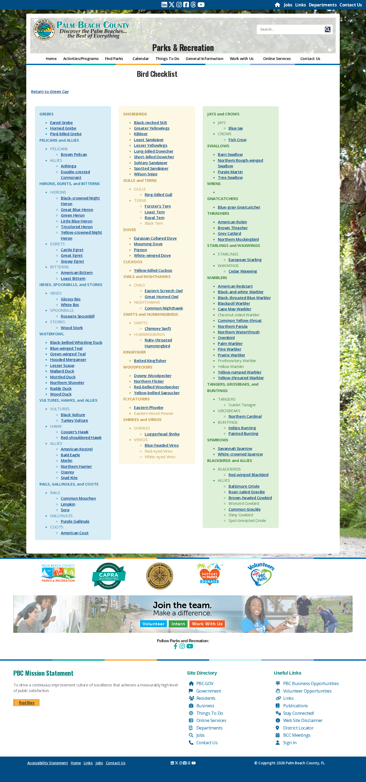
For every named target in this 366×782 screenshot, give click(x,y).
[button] (327, 29)
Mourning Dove (148, 243)
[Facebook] (186, 4)
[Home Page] (278, 5)
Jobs (288, 5)
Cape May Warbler (234, 308)
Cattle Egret (72, 249)
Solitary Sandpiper (150, 162)
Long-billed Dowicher (153, 151)
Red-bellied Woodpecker (156, 386)
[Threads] (193, 4)
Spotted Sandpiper (151, 168)
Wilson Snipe (145, 173)
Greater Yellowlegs (152, 128)
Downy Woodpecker (152, 375)
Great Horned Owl (161, 296)
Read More (26, 702)
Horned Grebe (63, 128)
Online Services (210, 720)
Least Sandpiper (149, 139)
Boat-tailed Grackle (247, 491)
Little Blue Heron (76, 221)
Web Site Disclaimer (302, 720)
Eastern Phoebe (148, 407)
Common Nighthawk (164, 308)
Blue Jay (236, 128)
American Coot (75, 532)
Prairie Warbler (231, 355)
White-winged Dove (152, 255)
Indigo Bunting (242, 427)
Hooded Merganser (68, 359)
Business (204, 705)
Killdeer (141, 133)
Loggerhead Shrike (162, 434)
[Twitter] (172, 4)
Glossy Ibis (71, 299)
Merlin (66, 460)
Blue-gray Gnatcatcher (239, 207)
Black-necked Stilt (150, 122)
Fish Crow (237, 139)
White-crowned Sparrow (240, 454)
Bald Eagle (70, 454)
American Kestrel (77, 449)
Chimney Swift (158, 328)
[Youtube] (201, 4)
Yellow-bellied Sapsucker (157, 392)
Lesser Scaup (62, 365)
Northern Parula (233, 326)
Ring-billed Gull (158, 194)
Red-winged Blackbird (248, 474)
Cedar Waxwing (243, 271)
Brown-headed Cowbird (250, 497)
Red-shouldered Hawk (81, 437)
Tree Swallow (230, 177)
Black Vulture (73, 414)
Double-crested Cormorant (75, 174)
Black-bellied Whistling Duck (76, 342)
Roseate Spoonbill (77, 316)
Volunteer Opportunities (306, 691)
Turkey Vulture (74, 420)
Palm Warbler (230, 343)
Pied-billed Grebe (65, 133)
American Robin (232, 221)
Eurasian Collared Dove (155, 238)
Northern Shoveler (67, 382)
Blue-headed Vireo (162, 445)
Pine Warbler (229, 349)
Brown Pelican (74, 154)
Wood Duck (60, 394)
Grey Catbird (229, 233)
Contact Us (350, 5)
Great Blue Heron (77, 209)
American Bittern (77, 272)
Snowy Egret (72, 261)
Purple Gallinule (75, 521)
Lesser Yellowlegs (150, 145)
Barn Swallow (230, 154)
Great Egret (72, 255)
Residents (205, 698)
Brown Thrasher (233, 227)
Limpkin (68, 504)
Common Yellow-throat (240, 320)
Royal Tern (155, 217)
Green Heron (73, 215)
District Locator (297, 728)
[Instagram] (179, 4)
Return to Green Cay (50, 91)
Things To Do (209, 713)
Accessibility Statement (47, 763)
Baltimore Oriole (244, 486)
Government (208, 691)
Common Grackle (244, 509)
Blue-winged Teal (66, 348)
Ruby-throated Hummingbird (158, 342)
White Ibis (70, 304)
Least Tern (155, 212)
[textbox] (157, 88)
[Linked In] (164, 4)
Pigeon (140, 249)
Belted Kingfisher (150, 360)
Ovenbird (226, 337)
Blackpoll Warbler (234, 303)
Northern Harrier (76, 466)
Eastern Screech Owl (163, 290)
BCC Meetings (296, 735)
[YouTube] (189, 646)
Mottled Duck (62, 376)
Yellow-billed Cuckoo (153, 270)
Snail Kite (69, 477)
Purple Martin (230, 171)
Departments (323, 5)
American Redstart (235, 286)
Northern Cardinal (245, 416)
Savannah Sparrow (235, 448)
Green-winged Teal (67, 353)
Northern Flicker (149, 381)
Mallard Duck (62, 371)
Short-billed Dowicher (154, 156)
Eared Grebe (61, 122)
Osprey (67, 472)
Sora (65, 509)
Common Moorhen (78, 498)
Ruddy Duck (61, 388)
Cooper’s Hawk (74, 431)
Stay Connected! (298, 713)
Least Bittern (73, 278)
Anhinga (68, 165)
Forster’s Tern (158, 206)
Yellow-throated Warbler (241, 377)
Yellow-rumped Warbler (240, 372)
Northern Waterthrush (239, 331)
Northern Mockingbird (238, 239)
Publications (295, 705)
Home (76, 763)
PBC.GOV (204, 683)
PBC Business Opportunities (310, 683)
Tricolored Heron (77, 226)
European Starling (245, 259)
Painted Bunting (244, 433)
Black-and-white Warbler (241, 291)
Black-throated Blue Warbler (244, 297)
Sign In (289, 742)
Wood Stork (72, 327)
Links (300, 5)
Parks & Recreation (183, 47)
